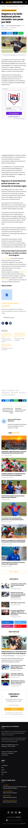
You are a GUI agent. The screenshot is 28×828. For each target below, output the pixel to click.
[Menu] (2, 2)
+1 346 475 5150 (11, 746)
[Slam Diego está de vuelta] (5, 604)
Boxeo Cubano (6, 649)
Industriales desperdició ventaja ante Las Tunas (20, 410)
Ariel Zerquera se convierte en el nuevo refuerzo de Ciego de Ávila (13, 563)
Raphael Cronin (6, 795)
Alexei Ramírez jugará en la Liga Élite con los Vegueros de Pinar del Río (19, 335)
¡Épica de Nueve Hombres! (10, 793)
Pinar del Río (14, 392)
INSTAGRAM (4, 280)
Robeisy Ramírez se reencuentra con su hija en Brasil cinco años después (13, 652)
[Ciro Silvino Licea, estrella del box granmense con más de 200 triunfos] (14, 509)
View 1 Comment (14, 571)
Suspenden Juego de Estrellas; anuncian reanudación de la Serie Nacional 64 (13, 452)
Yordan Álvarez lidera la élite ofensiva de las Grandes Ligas (18, 585)
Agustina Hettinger (7, 791)
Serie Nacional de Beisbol (8, 395)
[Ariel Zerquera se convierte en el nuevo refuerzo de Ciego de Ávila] (14, 554)
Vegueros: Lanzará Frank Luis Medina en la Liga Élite (6, 345)
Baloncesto (4, 772)
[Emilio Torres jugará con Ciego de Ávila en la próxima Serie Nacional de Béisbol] (14, 531)
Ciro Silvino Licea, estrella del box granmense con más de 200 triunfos (12, 518)
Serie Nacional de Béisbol (9, 10)
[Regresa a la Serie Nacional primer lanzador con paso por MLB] (14, 44)
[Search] (26, 2)
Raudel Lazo (22, 392)
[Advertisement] (14, 137)
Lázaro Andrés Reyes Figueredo (13, 25)
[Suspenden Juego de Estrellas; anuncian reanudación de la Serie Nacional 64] (14, 443)
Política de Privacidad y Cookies (9, 751)
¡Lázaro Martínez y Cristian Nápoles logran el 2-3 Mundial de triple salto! (18, 667)
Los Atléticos (4, 765)
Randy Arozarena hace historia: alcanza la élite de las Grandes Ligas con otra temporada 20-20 (18, 595)
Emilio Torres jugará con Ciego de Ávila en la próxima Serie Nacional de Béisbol (13, 541)
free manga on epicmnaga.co (10, 800)
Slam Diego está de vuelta (18, 602)
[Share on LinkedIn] (15, 33)
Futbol (3, 770)
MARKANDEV (23, 823)
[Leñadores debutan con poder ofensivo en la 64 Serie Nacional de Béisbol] (14, 465)
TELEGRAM (22, 272)
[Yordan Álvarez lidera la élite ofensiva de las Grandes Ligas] (5, 585)
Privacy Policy (14, 714)
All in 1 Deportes (5, 258)
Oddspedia (18, 817)
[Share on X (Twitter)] (9, 33)
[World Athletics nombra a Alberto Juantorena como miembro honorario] (5, 682)
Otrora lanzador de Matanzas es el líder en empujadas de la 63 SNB (7, 411)
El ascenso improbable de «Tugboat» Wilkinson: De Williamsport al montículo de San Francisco (18, 612)
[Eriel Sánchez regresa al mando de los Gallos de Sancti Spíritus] (14, 487)
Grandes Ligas (11, 390)
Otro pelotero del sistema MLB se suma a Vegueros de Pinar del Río (6, 335)
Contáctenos (4, 755)
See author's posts (9, 317)
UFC (2, 774)
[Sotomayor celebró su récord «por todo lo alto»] (5, 675)
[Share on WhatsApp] (20, 33)
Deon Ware (5, 785)
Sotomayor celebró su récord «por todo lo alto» (17, 674)
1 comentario (13, 27)
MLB (17, 390)
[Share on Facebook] (4, 33)
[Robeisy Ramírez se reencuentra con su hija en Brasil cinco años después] (14, 643)
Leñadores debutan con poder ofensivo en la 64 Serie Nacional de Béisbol (13, 474)
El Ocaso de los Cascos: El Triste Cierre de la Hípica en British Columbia (14, 787)
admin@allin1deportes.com (12, 744)
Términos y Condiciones (7, 753)
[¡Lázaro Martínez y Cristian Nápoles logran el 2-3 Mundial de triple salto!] (5, 667)
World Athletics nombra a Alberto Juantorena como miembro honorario (18, 682)
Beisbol (4, 390)
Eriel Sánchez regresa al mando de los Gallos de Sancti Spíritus (12, 496)
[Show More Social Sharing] (25, 33)
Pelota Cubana (6, 392)
